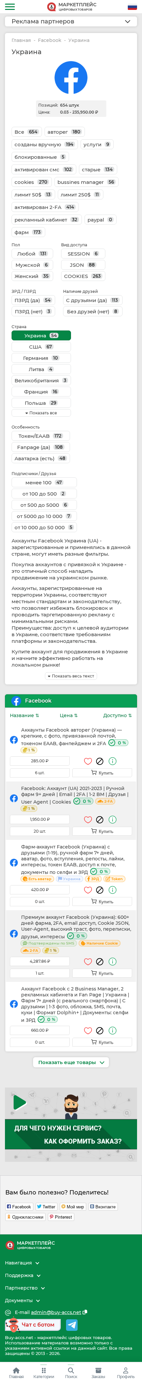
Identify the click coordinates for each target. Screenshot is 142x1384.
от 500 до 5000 (43, 505)
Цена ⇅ (69, 715)
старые (97, 169)
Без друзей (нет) (92, 311)
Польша (40, 403)
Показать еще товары (67, 1062)
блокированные (39, 157)
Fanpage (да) (40, 447)
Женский (32, 276)
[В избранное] (88, 761)
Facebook (49, 40)
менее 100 (43, 482)
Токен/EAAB (39, 436)
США (40, 347)
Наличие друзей (80, 291)
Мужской (32, 265)
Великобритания (40, 380)
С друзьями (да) (92, 300)
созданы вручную (44, 144)
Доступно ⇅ (117, 715)
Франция (40, 392)
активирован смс (43, 169)
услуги (96, 144)
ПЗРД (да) (33, 300)
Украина (40, 335)
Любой (31, 254)
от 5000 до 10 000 (43, 516)
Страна (19, 326)
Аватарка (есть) (40, 458)
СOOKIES (82, 276)
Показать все (43, 412)
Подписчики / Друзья (34, 473)
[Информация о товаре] (113, 761)
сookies (31, 182)
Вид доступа (74, 244)
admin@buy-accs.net (56, 1312)
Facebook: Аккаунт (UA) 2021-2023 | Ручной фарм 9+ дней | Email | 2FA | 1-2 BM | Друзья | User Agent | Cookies (74, 798)
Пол (16, 244)
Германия (40, 358)
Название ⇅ (24, 715)
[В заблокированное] (99, 761)
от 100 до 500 (43, 494)
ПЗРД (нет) (32, 311)
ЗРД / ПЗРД (24, 291)
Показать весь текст (73, 676)
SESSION (82, 254)
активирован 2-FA (44, 207)
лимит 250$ (80, 194)
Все (26, 132)
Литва (40, 369)
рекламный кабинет (46, 220)
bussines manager (85, 182)
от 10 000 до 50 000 (43, 527)
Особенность (26, 427)
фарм (28, 232)
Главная (21, 40)
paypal (100, 220)
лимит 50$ (33, 194)
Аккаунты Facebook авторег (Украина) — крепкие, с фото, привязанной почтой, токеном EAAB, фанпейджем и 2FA (73, 739)
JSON (82, 265)
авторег (64, 132)
